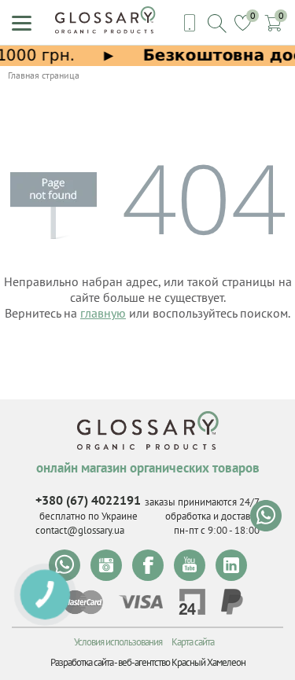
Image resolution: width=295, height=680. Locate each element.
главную (103, 313)
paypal (232, 602)
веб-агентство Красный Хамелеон (181, 662)
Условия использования (118, 642)
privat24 (192, 602)
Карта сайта (192, 642)
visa (141, 601)
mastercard (83, 602)
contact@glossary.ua (79, 530)
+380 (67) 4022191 (88, 500)
